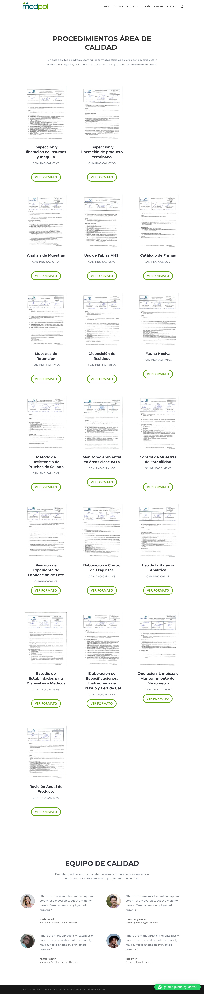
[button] (177, 987)
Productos (132, 6)
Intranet (158, 6)
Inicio (106, 6)
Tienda (146, 6)
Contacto (172, 6)
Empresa (118, 6)
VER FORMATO (46, 177)
